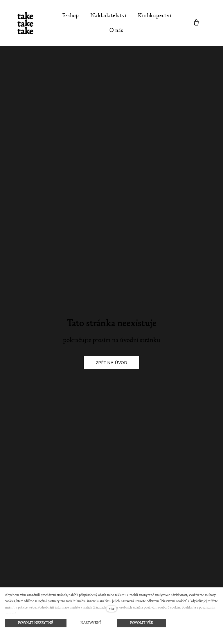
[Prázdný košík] (196, 23)
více (111, 608)
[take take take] (28, 23)
